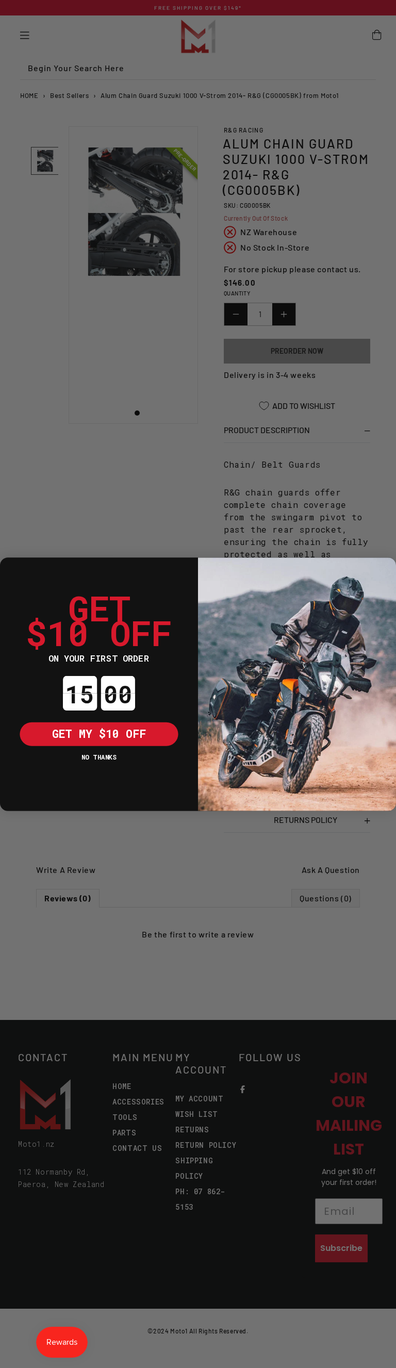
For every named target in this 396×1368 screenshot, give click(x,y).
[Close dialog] (12, 569)
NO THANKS (99, 756)
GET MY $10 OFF (99, 733)
